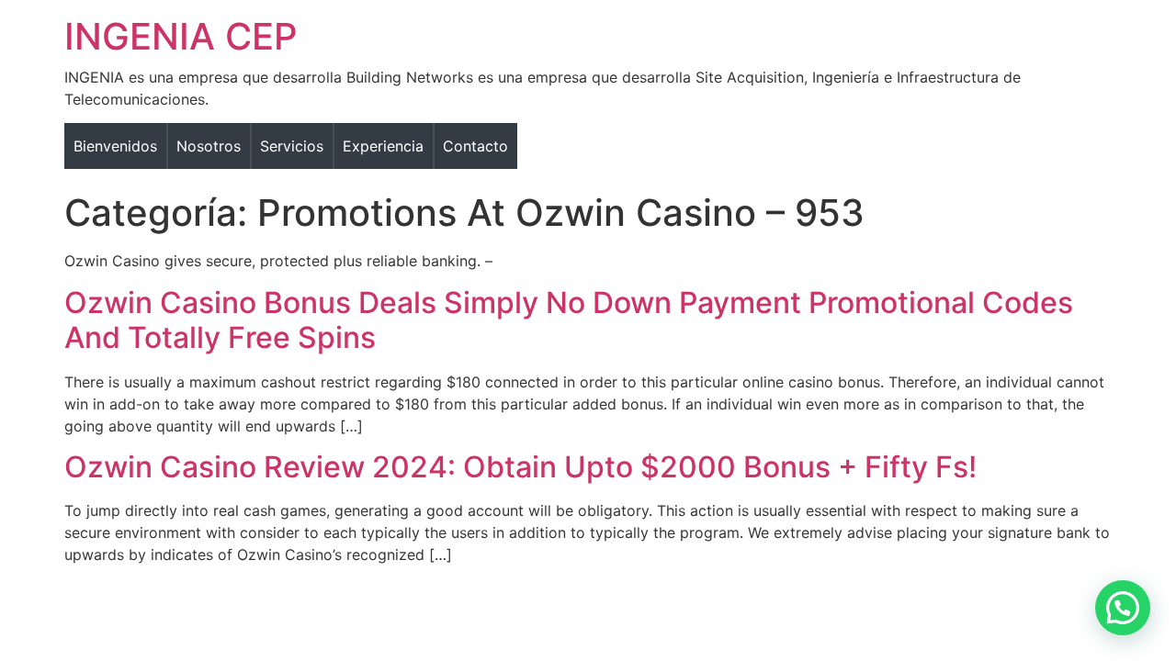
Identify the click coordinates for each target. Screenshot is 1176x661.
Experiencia (383, 146)
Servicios (291, 146)
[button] (1122, 607)
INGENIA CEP (181, 36)
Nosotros (208, 146)
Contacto (475, 146)
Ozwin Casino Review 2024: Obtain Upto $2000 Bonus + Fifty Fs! (520, 467)
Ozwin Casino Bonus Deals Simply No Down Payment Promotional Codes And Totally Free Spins (568, 320)
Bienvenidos (115, 146)
